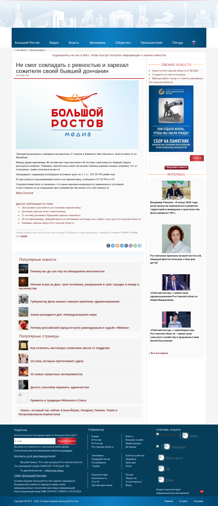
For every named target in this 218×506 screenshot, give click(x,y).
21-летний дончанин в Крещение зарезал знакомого (51, 215)
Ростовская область (103, 447)
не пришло (66, 450)
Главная (168, 501)
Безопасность (99, 478)
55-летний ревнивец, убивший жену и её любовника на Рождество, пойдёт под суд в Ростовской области (81, 219)
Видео (54, 42)
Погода (177, 42)
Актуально (22, 50)
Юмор (129, 485)
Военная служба (134, 440)
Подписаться (66, 441)
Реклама (198, 501)
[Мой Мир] (122, 246)
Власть (74, 42)
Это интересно (134, 481)
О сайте (183, 501)
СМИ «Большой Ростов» (30, 475)
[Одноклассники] (117, 246)
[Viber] (131, 246)
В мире (95, 436)
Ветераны (131, 447)
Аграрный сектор (101, 459)
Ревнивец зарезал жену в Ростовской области (48, 223)
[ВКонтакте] (113, 246)
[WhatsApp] (135, 246)
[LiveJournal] (126, 246)
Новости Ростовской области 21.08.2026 (175, 70)
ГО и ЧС (95, 481)
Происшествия (151, 42)
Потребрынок (99, 462)
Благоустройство (135, 455)
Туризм (96, 466)
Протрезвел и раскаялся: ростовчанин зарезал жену (51, 207)
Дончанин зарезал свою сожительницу (43, 211)
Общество (123, 42)
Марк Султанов (24, 192)
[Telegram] (140, 246)
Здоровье (131, 459)
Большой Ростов (27, 42)
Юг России (97, 443)
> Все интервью (158, 353)
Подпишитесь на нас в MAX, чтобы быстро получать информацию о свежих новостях (109, 55)
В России (96, 440)
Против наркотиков (102, 485)
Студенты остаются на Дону (168, 74)
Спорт (129, 466)
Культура (131, 462)
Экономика (97, 42)
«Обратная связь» (54, 470)
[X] (108, 246)
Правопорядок (37, 50)
